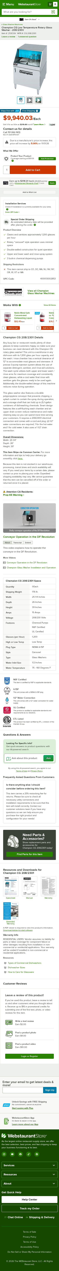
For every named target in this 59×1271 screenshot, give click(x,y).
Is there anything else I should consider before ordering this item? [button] (25, 786)
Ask (48, 758)
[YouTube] (12, 1154)
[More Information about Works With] (20, 305)
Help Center (29, 1199)
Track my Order (29, 1208)
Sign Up (49, 1090)
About (7, 543)
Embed (28, 543)
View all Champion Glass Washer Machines (41, 292)
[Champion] (13, 292)
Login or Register (29, 1056)
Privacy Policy (37, 771)
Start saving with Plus (22, 1108)
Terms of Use (21, 771)
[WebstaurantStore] (29, 1135)
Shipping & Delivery (41, 1217)
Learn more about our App (25, 1124)
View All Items (50, 305)
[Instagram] (4, 1154)
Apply (53, 183)
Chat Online (15, 1217)
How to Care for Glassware (29, 972)
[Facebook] (20, 1154)
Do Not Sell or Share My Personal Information (30, 1252)
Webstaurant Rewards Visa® (27, 183)
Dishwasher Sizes (25, 967)
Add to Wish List (30, 192)
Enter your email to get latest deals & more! (28, 1083)
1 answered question (27, 36)
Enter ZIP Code (12, 212)
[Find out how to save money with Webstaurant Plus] (38, 313)
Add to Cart (13, 328)
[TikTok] (28, 1154)
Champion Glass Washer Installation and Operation (31, 568)
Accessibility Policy (29, 1247)
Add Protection (47, 159)
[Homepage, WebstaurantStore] (29, 4)
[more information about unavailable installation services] (7, 209)
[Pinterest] (36, 1154)
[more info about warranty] (12, 160)
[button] (21, 100)
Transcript (17, 543)
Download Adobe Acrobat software (18, 930)
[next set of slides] (56, 321)
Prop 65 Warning (12, 495)
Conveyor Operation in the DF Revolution (29, 536)
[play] (29, 518)
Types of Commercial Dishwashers (32, 963)
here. (20, 458)
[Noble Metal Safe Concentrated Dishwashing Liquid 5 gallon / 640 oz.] (17, 321)
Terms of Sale (29, 1232)
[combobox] (29, 12)
